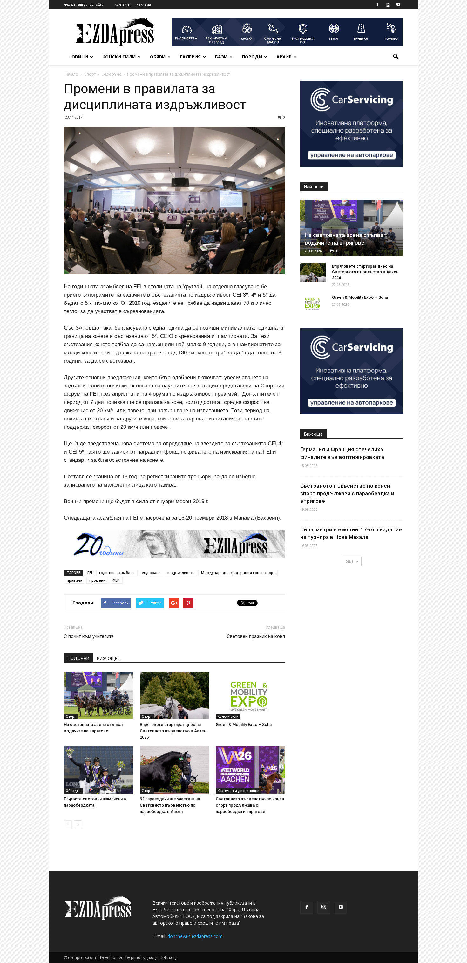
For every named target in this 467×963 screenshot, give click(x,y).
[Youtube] (398, 4)
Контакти (122, 4)
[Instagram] (388, 4)
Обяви (158, 57)
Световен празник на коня (256, 636)
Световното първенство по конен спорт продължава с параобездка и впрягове (250, 805)
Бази (221, 57)
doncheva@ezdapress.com (195, 936)
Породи (252, 57)
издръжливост (180, 572)
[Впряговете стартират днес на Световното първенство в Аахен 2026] (174, 695)
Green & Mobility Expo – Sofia (244, 724)
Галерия (190, 57)
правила (74, 580)
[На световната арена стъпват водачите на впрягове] (98, 695)
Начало (71, 74)
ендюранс (151, 572)
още (349, 561)
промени (97, 580)
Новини (78, 57)
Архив (284, 57)
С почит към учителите (89, 636)
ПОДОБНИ (78, 658)
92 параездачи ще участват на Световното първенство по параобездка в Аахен (170, 805)
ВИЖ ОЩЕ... (108, 658)
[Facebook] (377, 4)
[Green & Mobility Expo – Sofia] (250, 695)
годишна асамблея (117, 572)
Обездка (73, 791)
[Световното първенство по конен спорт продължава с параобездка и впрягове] (250, 770)
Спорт (71, 716)
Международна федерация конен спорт (238, 572)
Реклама (143, 4)
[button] (395, 57)
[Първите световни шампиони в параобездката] (98, 770)
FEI (89, 572)
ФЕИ (116, 580)
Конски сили (119, 57)
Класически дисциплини (239, 791)
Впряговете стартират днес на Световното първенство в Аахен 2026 (173, 731)
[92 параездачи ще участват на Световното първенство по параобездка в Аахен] (174, 770)
